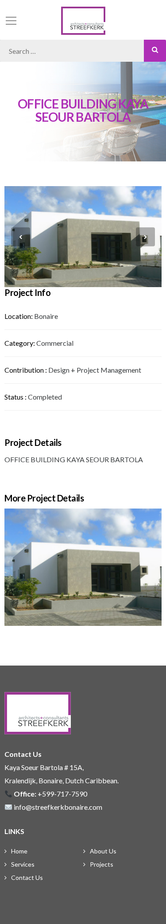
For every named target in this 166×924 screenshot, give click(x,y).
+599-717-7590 (62, 793)
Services (23, 864)
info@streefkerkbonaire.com (58, 807)
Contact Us (27, 877)
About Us (103, 851)
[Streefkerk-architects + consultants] (83, 19)
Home (19, 851)
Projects (101, 864)
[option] (83, 236)
